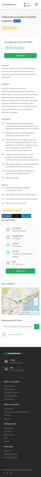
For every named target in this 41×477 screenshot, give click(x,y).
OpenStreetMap (25, 312)
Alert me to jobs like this (13, 210)
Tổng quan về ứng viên (11, 392)
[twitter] (11, 473)
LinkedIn (27, 216)
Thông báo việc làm (10, 396)
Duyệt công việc (9, 386)
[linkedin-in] (7, 473)
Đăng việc (7, 418)
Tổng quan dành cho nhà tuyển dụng (16, 412)
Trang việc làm (9, 428)
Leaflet (16, 312)
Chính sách (7, 451)
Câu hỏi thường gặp (10, 457)
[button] (36, 299)
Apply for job (20, 55)
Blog (5, 438)
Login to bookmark (9, 28)
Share (17, 216)
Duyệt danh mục (9, 389)
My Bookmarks (9, 399)
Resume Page (9, 435)
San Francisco (17, 246)
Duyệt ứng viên (9, 409)
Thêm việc (7, 415)
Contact (7, 441)
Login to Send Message (16, 48)
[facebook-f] (4, 473)
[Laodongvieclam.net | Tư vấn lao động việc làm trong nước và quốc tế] (10, 3)
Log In (27, 3)
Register (28, 6)
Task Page (7, 431)
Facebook (7, 216)
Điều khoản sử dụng (10, 454)
